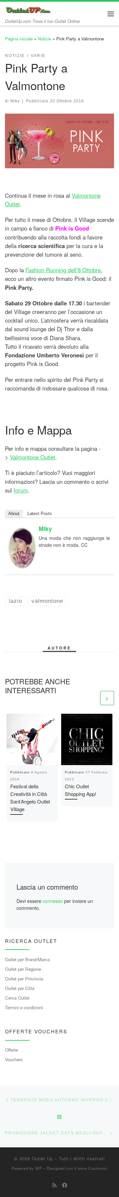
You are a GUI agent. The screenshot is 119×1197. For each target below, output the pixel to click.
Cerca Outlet (17, 998)
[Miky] (22, 547)
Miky (15, 101)
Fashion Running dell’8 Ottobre (63, 270)
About (14, 513)
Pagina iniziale (19, 38)
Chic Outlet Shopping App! (80, 790)
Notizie (44, 38)
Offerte (11, 1050)
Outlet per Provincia (24, 978)
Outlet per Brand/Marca (27, 959)
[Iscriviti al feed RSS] (54, 1185)
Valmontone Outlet (32, 457)
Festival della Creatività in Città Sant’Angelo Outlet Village (30, 797)
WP (38, 1168)
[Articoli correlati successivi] (107, 698)
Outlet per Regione (23, 969)
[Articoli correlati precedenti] (92, 698)
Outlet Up (42, 1158)
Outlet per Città (19, 988)
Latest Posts (39, 513)
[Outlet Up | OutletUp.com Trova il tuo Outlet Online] (28, 9)
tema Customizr (93, 1168)
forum (21, 490)
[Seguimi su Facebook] (64, 1185)
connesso (53, 901)
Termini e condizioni (24, 1007)
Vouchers (14, 1059)
